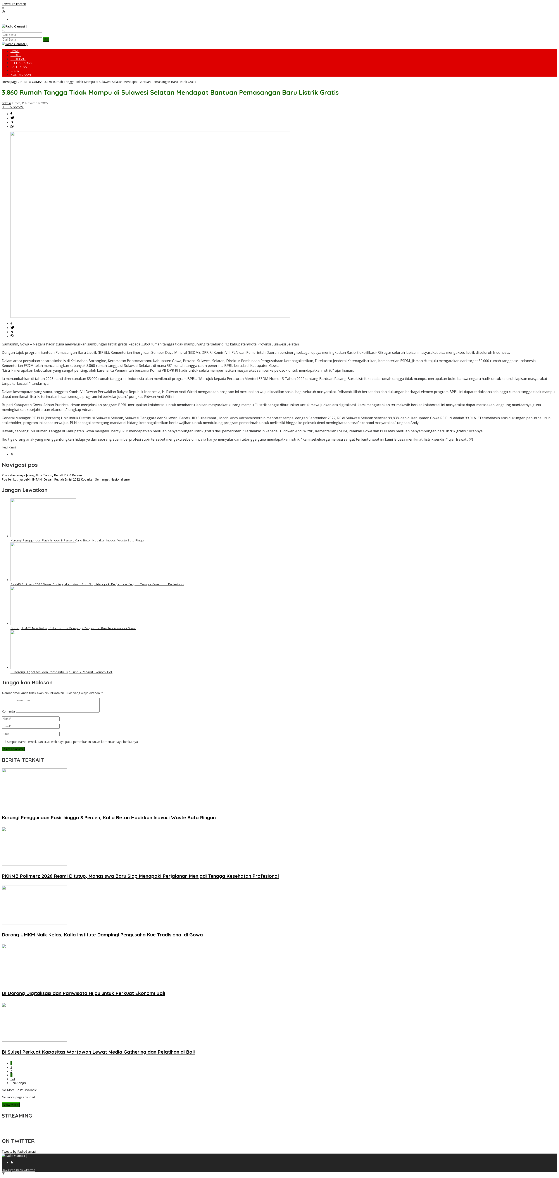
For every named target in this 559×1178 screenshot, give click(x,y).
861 (12, 1079)
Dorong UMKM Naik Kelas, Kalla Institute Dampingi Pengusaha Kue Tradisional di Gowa (73, 628)
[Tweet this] (12, 118)
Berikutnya (18, 1083)
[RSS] (12, 454)
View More (10, 1104)
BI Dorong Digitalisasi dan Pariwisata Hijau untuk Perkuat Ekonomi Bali (61, 672)
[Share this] (11, 114)
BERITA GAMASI (13, 107)
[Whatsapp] (12, 126)
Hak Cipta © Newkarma (18, 1170)
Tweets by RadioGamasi (19, 1151)
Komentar (9, 711)
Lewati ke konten (14, 4)
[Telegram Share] (12, 122)
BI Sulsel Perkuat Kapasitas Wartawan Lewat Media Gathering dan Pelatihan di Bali (98, 1052)
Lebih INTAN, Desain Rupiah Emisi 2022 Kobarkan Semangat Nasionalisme (66, 479)
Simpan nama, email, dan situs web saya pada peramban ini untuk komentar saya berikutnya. (72, 742)
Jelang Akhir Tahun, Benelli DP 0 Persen (42, 475)
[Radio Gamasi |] (15, 26)
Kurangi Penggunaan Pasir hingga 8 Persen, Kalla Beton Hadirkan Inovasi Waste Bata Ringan (77, 540)
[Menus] (3, 8)
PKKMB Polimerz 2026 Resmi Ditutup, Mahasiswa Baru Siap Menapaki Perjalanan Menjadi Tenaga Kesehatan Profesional (97, 584)
